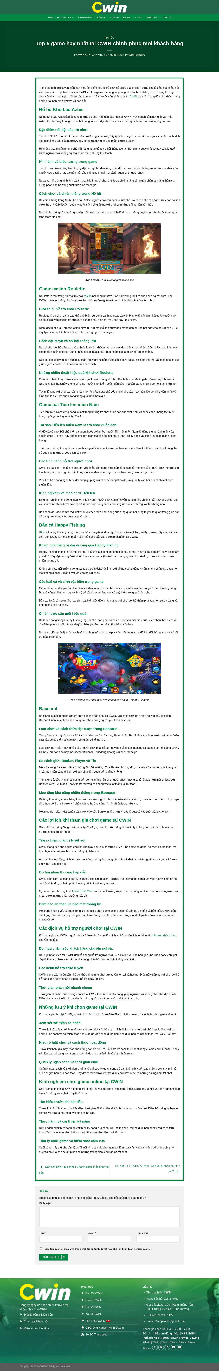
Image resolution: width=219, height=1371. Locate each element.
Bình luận (45, 1203)
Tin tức (167, 17)
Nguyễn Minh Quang (131, 55)
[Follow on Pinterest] (161, 1347)
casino (87, 296)
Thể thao (153, 17)
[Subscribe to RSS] (167, 1347)
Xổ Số (138, 17)
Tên (42, 1233)
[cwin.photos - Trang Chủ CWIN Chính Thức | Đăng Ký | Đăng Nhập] (109, 7)
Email (92, 1233)
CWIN (50, 17)
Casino (114, 17)
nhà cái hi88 (151, 1337)
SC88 (177, 1329)
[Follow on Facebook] (155, 1347)
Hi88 (184, 1333)
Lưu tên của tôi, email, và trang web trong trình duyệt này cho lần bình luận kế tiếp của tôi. (98, 1248)
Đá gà (127, 17)
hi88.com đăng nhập (166, 1333)
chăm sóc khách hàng (164, 935)
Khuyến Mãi (85, 17)
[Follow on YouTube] (179, 1347)
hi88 (192, 1333)
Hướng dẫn (64, 17)
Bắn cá (101, 17)
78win (165, 1337)
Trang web (142, 1233)
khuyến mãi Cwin (82, 891)
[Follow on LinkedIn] (173, 1347)
